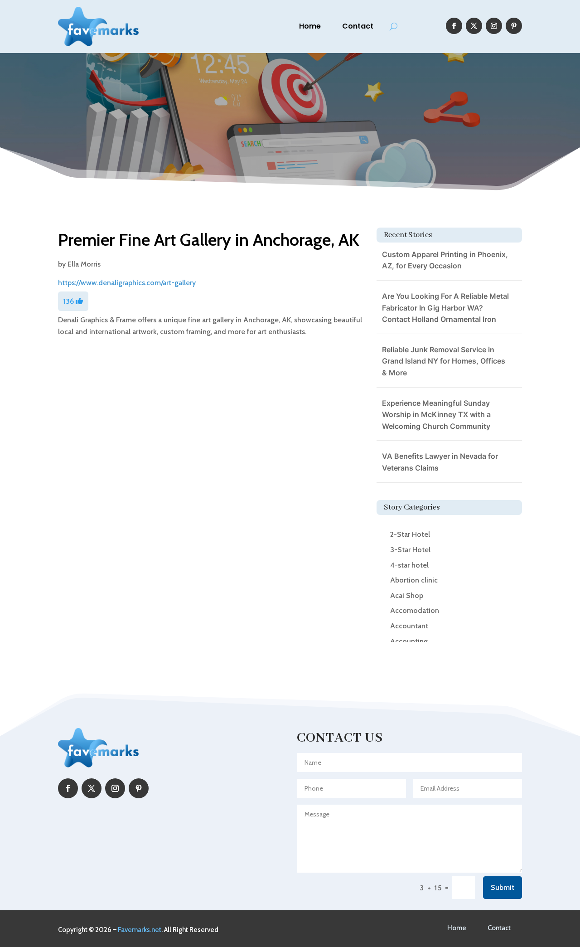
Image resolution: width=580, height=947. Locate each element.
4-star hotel (409, 565)
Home (310, 26)
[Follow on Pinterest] (514, 26)
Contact (357, 26)
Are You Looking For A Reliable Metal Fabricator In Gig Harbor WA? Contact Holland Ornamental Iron (445, 307)
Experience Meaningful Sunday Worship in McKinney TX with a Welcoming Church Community (436, 414)
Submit (502, 887)
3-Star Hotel (410, 549)
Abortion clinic (414, 580)
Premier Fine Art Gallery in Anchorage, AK (208, 239)
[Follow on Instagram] (494, 26)
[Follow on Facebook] (454, 26)
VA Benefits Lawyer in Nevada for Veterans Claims (440, 462)
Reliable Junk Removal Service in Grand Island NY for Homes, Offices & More (443, 361)
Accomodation (414, 610)
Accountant (409, 626)
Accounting (409, 641)
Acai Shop (406, 595)
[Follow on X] (474, 26)
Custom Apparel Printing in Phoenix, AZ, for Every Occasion (445, 260)
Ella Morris (84, 264)
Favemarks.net (139, 930)
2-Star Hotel (410, 534)
